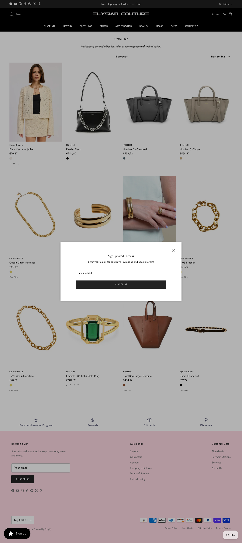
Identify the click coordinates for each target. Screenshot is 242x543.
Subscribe (121, 284)
